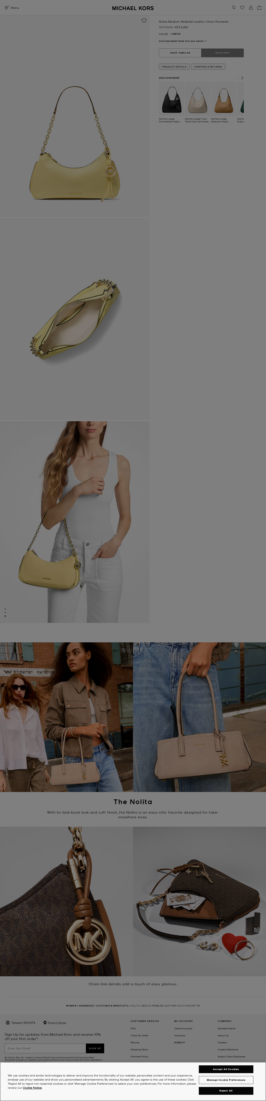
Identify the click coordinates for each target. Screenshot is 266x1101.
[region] (133, 1081)
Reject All (226, 1090)
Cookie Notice (32, 1087)
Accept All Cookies (226, 1069)
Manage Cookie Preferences (226, 1080)
